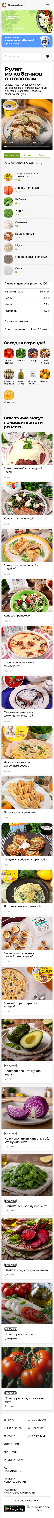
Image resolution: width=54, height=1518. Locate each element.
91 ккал (45, 291)
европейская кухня (15, 94)
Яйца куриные (24, 235)
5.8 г (47, 304)
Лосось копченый (27, 189)
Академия (10, 1452)
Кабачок (20, 201)
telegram (38, 1436)
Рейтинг (9, 1436)
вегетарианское (14, 87)
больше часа (12, 84)
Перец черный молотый (31, 258)
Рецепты (9, 1420)
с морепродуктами (35, 87)
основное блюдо (31, 84)
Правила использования (14, 1480)
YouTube (37, 1428)
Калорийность (13, 291)
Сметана (21, 224)
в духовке (10, 91)
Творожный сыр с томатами (27, 177)
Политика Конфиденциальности (14, 1491)
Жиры (8, 304)
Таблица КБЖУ (13, 1459)
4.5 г (47, 298)
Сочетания (10, 1329)
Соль (18, 270)
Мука (18, 247)
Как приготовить (13, 1469)
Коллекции (11, 1444)
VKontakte (39, 1420)
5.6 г (47, 310)
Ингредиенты (13, 1428)
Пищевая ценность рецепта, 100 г (26, 283)
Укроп (19, 212)
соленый (36, 91)
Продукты (10, 1066)
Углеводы (10, 310)
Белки (8, 298)
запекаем (23, 91)
